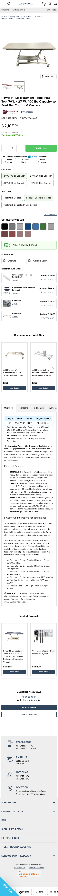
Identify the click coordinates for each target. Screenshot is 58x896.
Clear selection (50, 215)
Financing (5, 10)
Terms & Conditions (36, 867)
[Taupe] (20, 234)
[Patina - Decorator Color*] (51, 226)
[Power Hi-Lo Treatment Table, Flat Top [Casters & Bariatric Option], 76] (6, 86)
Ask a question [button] (29, 714)
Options (39, 891)
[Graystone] (12, 226)
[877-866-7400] (29, 745)
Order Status (52, 10)
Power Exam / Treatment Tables (15, 19)
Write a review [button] (29, 707)
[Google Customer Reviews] (29, 873)
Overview (8, 407)
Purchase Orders (18, 10)
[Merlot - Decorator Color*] (12, 234)
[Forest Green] (43, 226)
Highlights (23, 407)
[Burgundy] (4, 234)
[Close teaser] (20, 892)
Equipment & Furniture (20, 16)
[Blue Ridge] (35, 226)
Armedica (28, 111)
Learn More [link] (42, 156)
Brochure (12, 260)
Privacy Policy (19, 867)
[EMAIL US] (29, 760)
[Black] (4, 226)
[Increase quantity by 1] (20, 148)
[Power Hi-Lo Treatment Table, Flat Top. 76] (19, 86)
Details (15, 280)
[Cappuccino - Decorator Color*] (28, 234)
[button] (53, 369)
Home (4, 16)
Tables (37, 16)
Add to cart (41, 148)
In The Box (39, 407)
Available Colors (40, 260)
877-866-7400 (44, 4)
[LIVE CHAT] (29, 775)
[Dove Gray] (20, 226)
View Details (14, 388)
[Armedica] (10, 112)
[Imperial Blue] (28, 226)
